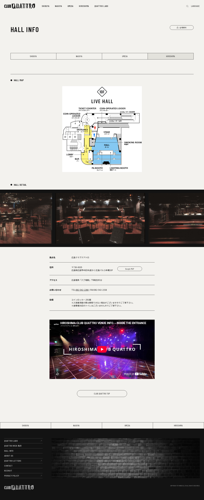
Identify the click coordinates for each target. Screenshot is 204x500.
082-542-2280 (82, 289)
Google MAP (129, 269)
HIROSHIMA (170, 56)
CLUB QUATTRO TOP (102, 393)
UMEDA (125, 56)
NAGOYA (79, 56)
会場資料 (182, 27)
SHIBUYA (33, 56)
